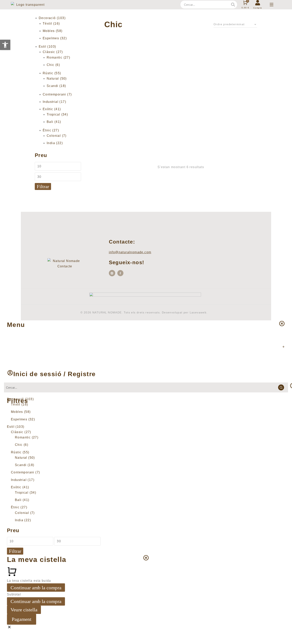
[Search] (233, 4)
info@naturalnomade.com (130, 252)
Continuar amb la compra (36, 587)
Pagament (21, 619)
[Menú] (271, 4)
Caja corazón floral (199, 78)
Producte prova (157, 144)
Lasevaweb (198, 312)
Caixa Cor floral (118, 78)
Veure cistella (24, 609)
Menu (16, 324)
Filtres (17, 400)
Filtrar (43, 186)
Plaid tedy (113, 139)
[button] (5, 45)
